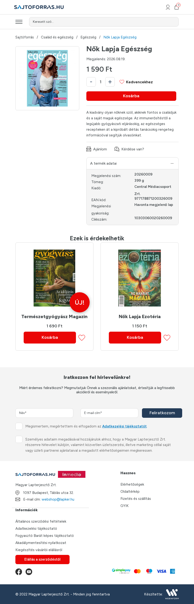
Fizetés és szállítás (135, 499)
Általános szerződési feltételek (40, 521)
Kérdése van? (132, 149)
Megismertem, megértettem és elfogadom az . (86, 426)
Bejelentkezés (168, 7)
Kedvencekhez (139, 82)
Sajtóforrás (24, 37)
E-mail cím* (93, 413)
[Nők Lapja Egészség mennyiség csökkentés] (91, 82)
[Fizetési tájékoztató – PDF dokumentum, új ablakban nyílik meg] (143, 572)
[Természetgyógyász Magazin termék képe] (54, 278)
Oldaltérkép (130, 491)
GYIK (124, 506)
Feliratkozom (162, 412)
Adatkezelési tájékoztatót (124, 426)
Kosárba (131, 95)
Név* (22, 413)
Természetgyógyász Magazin (54, 316)
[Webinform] (172, 594)
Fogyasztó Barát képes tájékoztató (44, 536)
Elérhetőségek (132, 484)
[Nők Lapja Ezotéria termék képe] (139, 278)
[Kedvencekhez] (81, 338)
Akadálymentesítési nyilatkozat (40, 543)
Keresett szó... (43, 22)
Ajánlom (100, 149)
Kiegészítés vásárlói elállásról (38, 550)
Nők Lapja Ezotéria (140, 316)
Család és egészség (57, 37)
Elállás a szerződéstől (42, 559)
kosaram (178, 5)
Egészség (88, 37)
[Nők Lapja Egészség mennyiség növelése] (110, 82)
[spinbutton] (100, 82)
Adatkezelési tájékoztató (36, 528)
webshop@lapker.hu (58, 499)
